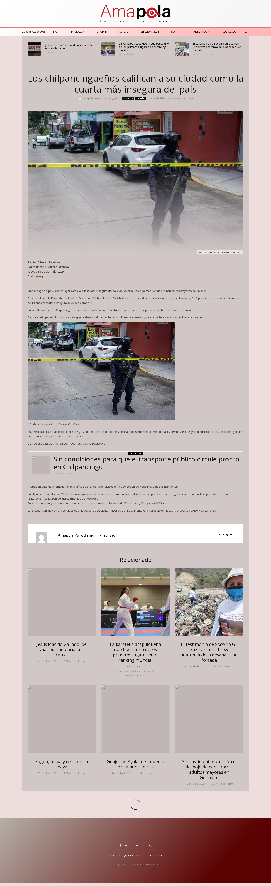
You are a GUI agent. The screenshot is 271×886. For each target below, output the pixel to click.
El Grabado (229, 31)
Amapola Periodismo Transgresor (101, 98)
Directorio (114, 855)
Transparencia (154, 855)
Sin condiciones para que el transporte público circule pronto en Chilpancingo (146, 463)
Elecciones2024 (150, 31)
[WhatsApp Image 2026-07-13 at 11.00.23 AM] (209, 719)
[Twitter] (126, 845)
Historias (128, 98)
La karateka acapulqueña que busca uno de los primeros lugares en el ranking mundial (144, 47)
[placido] (34, 49)
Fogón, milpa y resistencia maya (61, 764)
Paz (55, 31)
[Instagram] (131, 845)
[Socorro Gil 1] (182, 49)
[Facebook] (120, 845)
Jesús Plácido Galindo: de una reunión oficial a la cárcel (68, 46)
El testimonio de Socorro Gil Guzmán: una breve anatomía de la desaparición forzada (217, 47)
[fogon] (62, 719)
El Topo (123, 31)
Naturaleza (77, 31)
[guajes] (135, 719)
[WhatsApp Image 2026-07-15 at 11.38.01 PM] (108, 49)
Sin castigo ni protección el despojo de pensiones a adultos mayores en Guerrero (209, 769)
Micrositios (200, 31)
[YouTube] (137, 845)
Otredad (102, 31)
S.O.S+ (174, 31)
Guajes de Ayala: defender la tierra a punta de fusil (135, 764)
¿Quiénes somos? (133, 855)
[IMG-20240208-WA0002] (41, 465)
